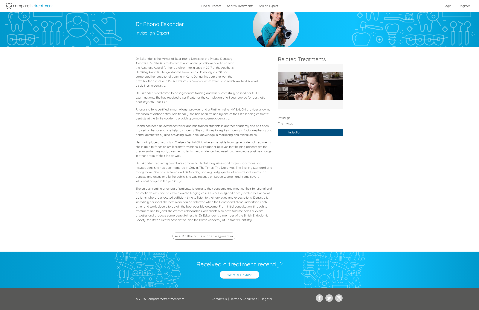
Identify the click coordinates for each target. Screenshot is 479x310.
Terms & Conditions (244, 299)
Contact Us (219, 299)
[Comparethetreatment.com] (29, 6)
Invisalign (294, 132)
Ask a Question (204, 236)
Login (447, 6)
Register (464, 6)
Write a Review (239, 275)
